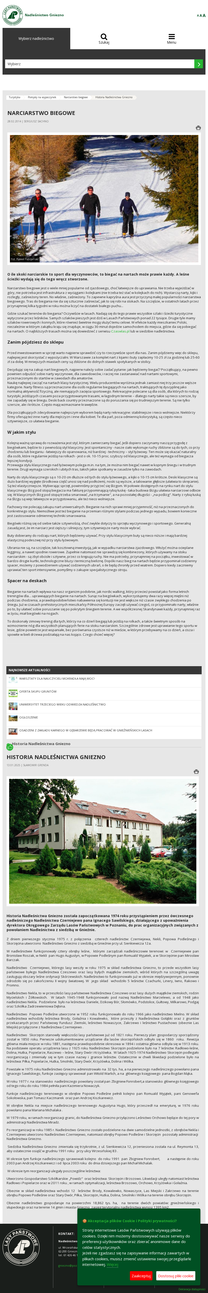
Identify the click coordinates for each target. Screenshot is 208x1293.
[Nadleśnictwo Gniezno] (13, 15)
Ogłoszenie (28, 717)
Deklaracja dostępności (192, 1289)
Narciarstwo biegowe (76, 97)
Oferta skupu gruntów (38, 691)
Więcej (112, 1264)
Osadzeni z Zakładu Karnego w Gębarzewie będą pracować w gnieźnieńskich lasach (85, 730)
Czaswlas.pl (120, 331)
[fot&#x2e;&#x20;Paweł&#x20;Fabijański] (104, 198)
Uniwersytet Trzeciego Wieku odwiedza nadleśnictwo (62, 704)
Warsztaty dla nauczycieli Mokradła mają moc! (57, 678)
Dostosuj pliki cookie (176, 1275)
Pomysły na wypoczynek (42, 97)
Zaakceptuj (141, 1275)
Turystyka (14, 97)
